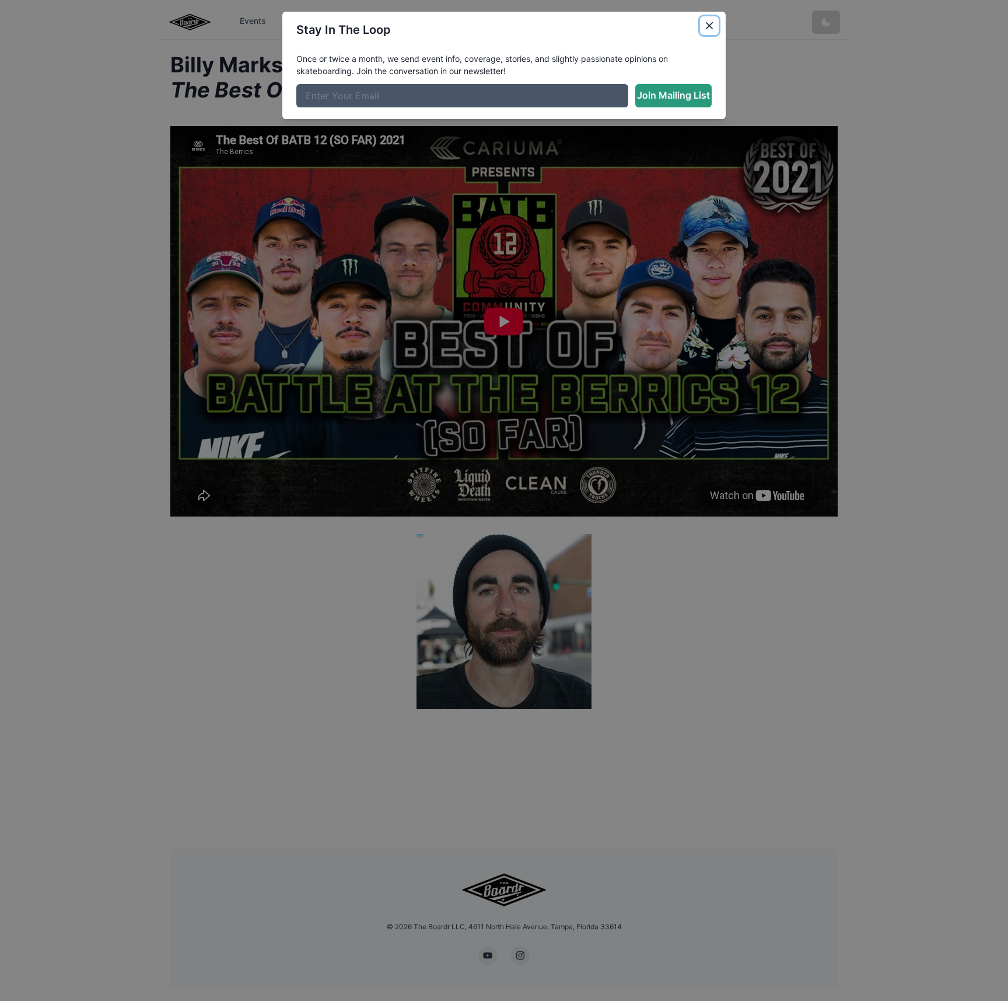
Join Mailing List (673, 95)
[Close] (709, 25)
